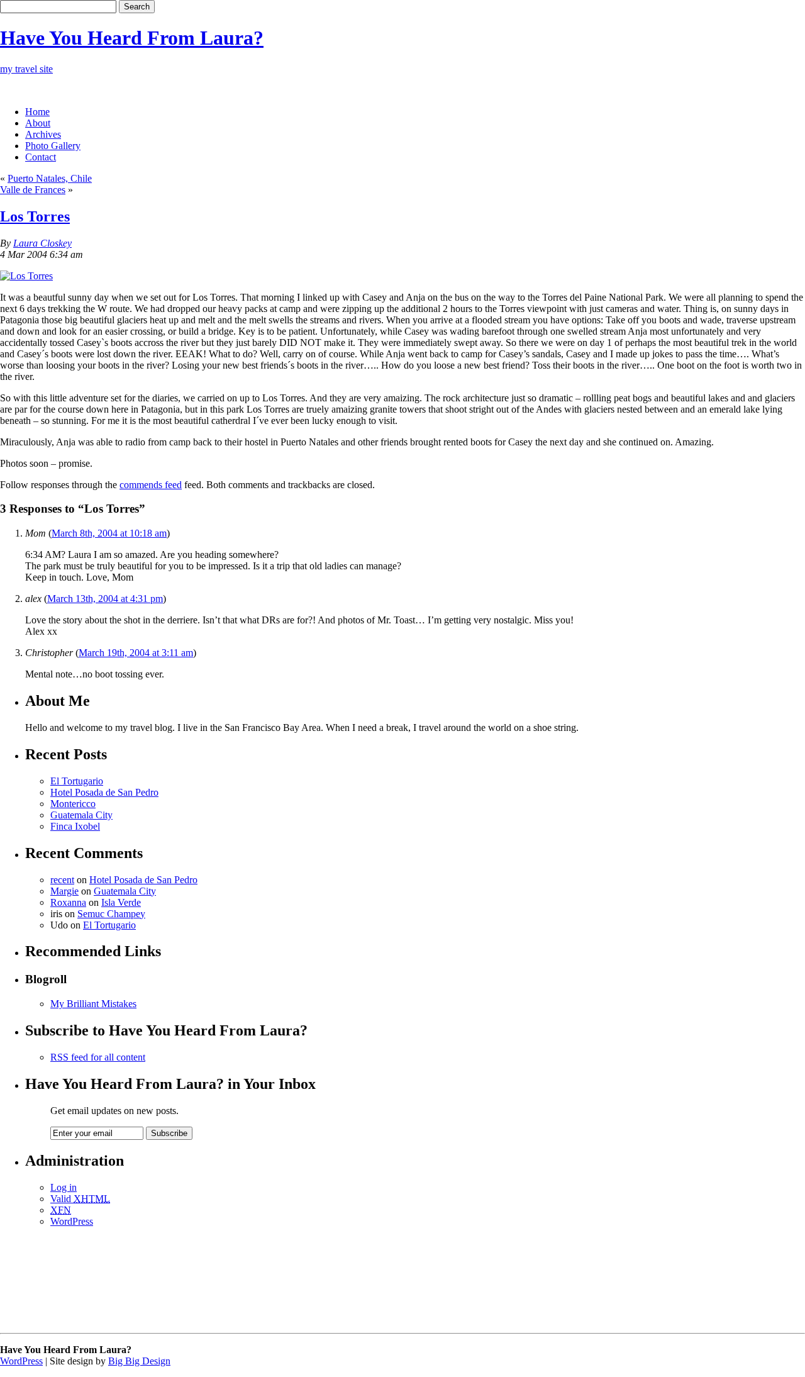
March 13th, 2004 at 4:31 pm (105, 598)
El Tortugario (76, 781)
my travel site (26, 69)
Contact (40, 157)
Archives (43, 134)
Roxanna (68, 902)
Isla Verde (121, 902)
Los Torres (35, 216)
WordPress (71, 1221)
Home (37, 111)
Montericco (73, 803)
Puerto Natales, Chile (50, 178)
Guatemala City (81, 815)
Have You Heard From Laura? (132, 37)
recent (62, 879)
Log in (63, 1187)
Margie (64, 891)
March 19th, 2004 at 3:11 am (136, 652)
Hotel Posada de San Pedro (104, 792)
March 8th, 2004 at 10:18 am (109, 533)
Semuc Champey (111, 913)
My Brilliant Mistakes (93, 1003)
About (37, 123)
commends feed (150, 484)
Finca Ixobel (75, 826)
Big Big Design (139, 1361)
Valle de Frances (32, 189)
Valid (80, 1198)
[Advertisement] (402, 1288)
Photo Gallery (52, 145)
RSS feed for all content (97, 1057)
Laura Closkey (42, 243)
